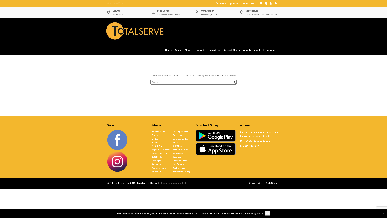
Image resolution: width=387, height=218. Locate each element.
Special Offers (115, 3)
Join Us (234, 3)
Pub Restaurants (159, 168)
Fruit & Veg (157, 146)
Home (168, 50)
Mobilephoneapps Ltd (173, 182)
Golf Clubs (177, 146)
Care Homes (177, 135)
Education (156, 171)
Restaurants (157, 164)
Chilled (155, 139)
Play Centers (178, 164)
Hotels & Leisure (180, 150)
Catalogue (269, 50)
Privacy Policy (256, 182)
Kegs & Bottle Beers (161, 150)
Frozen (155, 142)
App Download (251, 50)
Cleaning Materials (180, 131)
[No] (383, 213)
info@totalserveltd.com (168, 14)
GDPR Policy (272, 182)
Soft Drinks (157, 157)
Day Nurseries (178, 168)
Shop (178, 50)
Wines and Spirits (159, 153)
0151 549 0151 (119, 14)
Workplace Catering (181, 171)
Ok (267, 213)
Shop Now (220, 3)
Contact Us (248, 3)
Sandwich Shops (179, 160)
